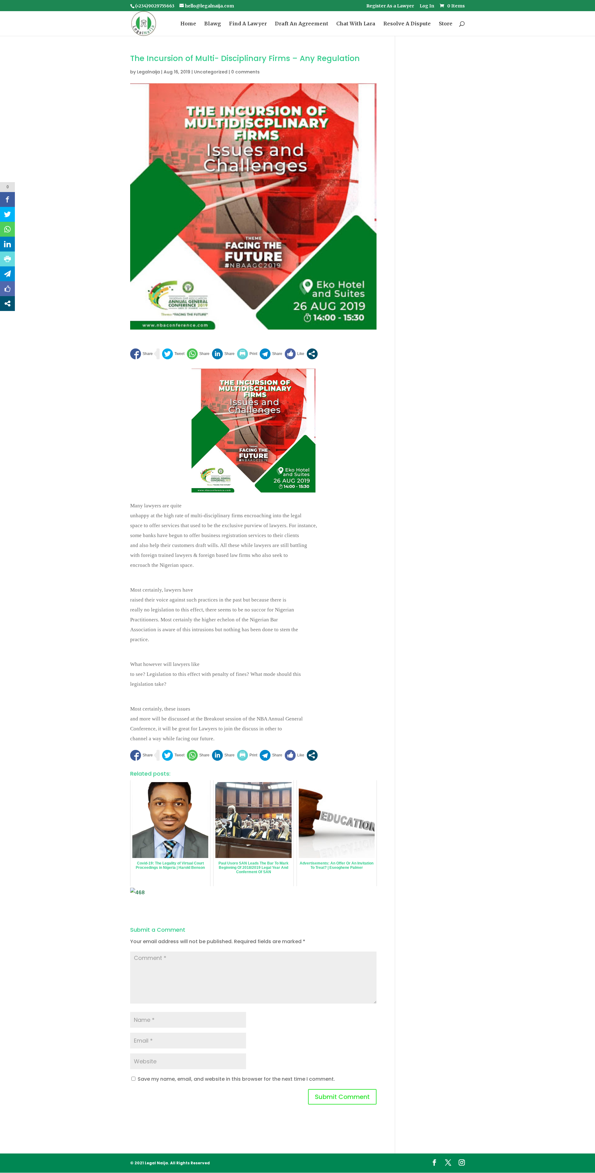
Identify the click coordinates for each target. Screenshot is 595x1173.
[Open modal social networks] (312, 353)
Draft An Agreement (301, 24)
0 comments (245, 72)
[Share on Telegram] (271, 353)
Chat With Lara (355, 24)
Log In (427, 6)
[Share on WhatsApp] (198, 353)
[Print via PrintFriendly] (247, 353)
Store (445, 24)
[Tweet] (173, 353)
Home (188, 24)
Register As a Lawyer (390, 6)
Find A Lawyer (248, 24)
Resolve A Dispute (407, 24)
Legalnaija (148, 72)
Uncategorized (210, 72)
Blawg (212, 24)
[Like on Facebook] (294, 353)
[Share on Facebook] (141, 353)
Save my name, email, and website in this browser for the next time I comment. (236, 1079)
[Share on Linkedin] (223, 353)
